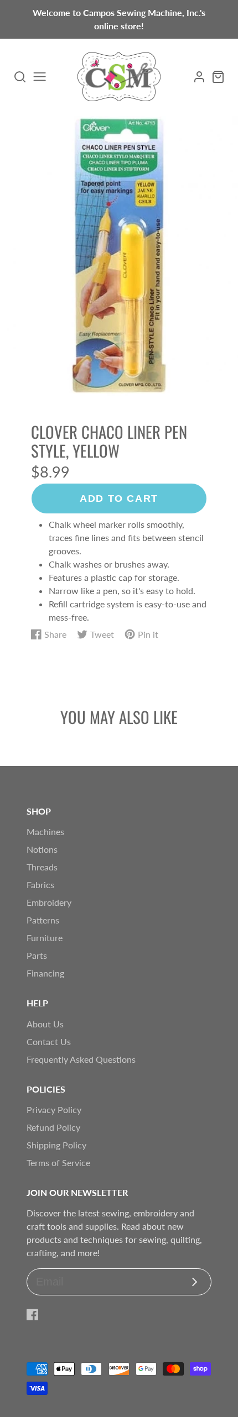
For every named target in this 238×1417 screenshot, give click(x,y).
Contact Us (49, 1041)
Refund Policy (53, 1127)
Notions (42, 849)
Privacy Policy (54, 1109)
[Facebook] (33, 1315)
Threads (42, 867)
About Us (45, 1024)
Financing (45, 973)
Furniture (45, 937)
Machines (45, 831)
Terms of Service (58, 1162)
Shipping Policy (56, 1145)
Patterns (43, 920)
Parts (37, 955)
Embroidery (49, 902)
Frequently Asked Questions (81, 1059)
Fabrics (40, 884)
